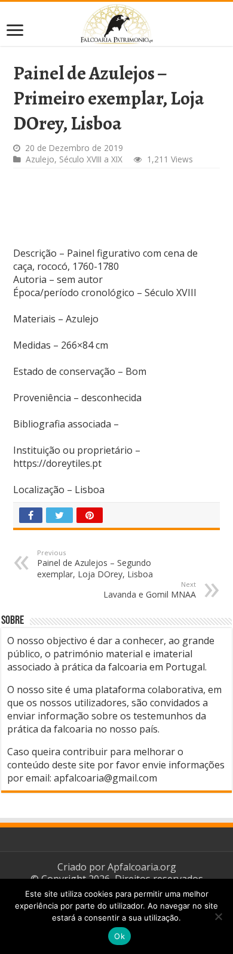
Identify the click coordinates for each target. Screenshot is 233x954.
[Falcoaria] (116, 24)
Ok (119, 936)
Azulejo (40, 159)
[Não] (218, 916)
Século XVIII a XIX (90, 159)
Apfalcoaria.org (142, 866)
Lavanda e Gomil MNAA (149, 590)
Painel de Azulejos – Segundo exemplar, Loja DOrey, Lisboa (95, 564)
